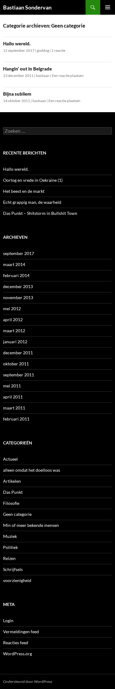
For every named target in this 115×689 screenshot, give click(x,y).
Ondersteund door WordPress (27, 681)
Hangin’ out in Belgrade (27, 68)
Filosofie (11, 503)
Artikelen (12, 481)
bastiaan (42, 75)
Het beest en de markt (23, 191)
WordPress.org (17, 653)
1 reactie (58, 50)
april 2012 (13, 319)
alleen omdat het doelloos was (31, 470)
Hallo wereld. (17, 43)
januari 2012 (15, 341)
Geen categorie (17, 514)
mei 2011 (12, 385)
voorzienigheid (17, 580)
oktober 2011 (16, 363)
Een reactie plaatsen (68, 75)
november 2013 (18, 297)
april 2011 (13, 396)
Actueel (10, 459)
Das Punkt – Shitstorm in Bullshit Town (40, 213)
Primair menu (107, 7)
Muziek (10, 536)
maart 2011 (14, 407)
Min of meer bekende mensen (31, 525)
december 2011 (18, 352)
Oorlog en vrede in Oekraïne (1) (33, 180)
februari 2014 (16, 275)
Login (8, 620)
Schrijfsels (13, 569)
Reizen (9, 558)
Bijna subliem (17, 94)
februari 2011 (16, 418)
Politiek (10, 547)
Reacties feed (15, 642)
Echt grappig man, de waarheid (32, 202)
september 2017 (18, 253)
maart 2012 (14, 330)
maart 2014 (14, 264)
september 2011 (18, 374)
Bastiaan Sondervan (27, 7)
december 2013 (18, 286)
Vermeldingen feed (21, 631)
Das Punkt (13, 492)
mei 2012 (12, 308)
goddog (43, 50)
